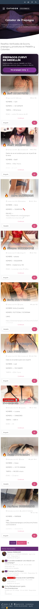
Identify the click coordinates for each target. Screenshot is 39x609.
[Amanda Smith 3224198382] (4, 579)
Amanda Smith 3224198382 (21, 578)
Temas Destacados (8, 549)
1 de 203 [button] (12, 543)
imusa (19, 98)
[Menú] (3, 9)
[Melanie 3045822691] (4, 553)
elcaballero (23, 201)
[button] (12, 604)
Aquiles (21, 304)
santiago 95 (22, 253)
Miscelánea (8, 594)
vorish (22, 459)
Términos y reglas (6, 606)
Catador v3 (6, 604)
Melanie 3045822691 (14, 552)
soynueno (23, 407)
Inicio (3, 608)
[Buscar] (36, 2)
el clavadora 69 (24, 149)
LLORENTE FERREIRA (27, 511)
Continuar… (21, 118)
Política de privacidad (20, 606)
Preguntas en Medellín (12, 568)
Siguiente (21, 543)
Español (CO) (19, 604)
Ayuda (31, 606)
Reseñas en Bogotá (13, 558)
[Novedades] (32, 2)
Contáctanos (29, 604)
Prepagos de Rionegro (14, 571)
